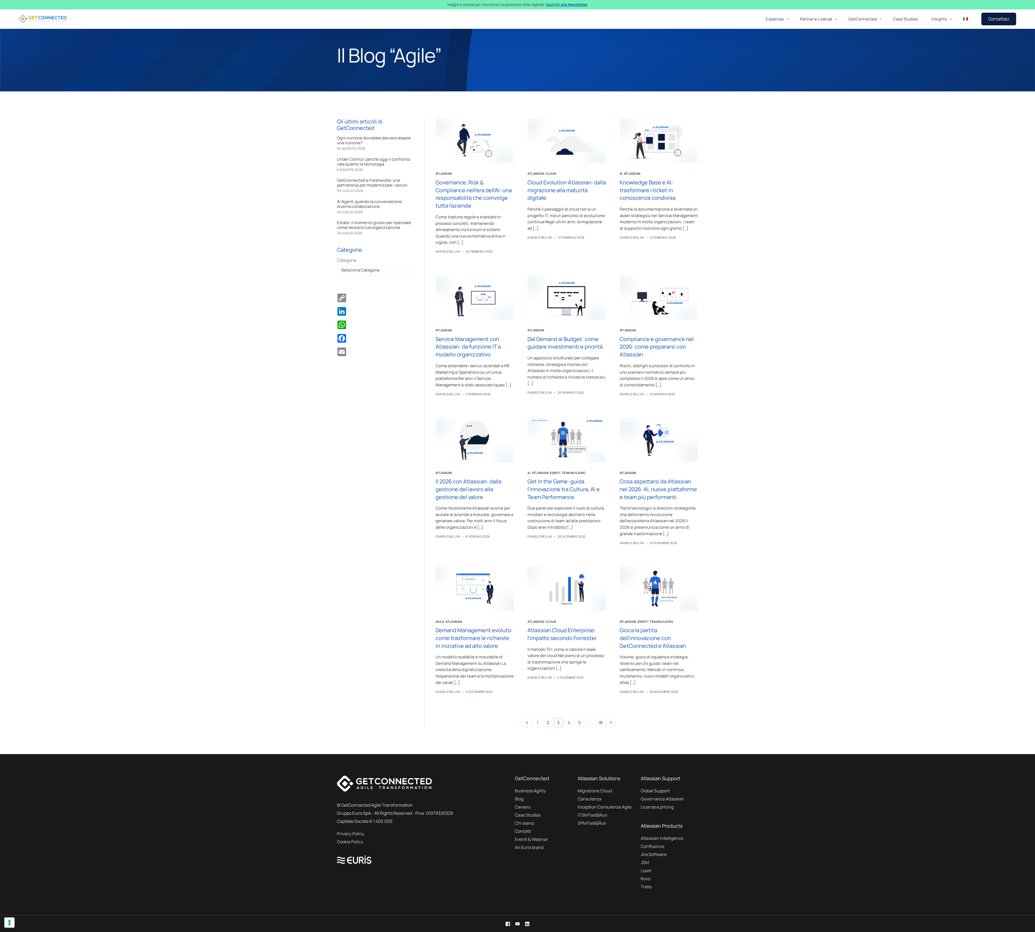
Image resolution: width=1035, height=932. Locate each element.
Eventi (555, 472)
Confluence (652, 846)
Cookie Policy (350, 842)
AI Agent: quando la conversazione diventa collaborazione (369, 204)
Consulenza (589, 799)
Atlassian (444, 173)
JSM (645, 862)
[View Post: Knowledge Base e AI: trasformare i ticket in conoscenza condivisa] (659, 140)
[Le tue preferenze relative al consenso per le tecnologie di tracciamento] (9, 922)
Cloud (551, 173)
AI (621, 173)
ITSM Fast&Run (593, 815)
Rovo (645, 879)
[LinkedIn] (527, 924)
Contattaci (998, 19)
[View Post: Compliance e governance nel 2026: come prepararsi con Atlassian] (659, 297)
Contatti (523, 831)
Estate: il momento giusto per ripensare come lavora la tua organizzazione (374, 225)
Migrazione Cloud (595, 791)
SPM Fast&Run (592, 823)
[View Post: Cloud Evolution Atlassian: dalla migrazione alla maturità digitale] (566, 140)
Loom (646, 870)
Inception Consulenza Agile (605, 807)
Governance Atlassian (662, 799)
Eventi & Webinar (531, 839)
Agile (440, 621)
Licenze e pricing (657, 807)
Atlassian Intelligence (662, 838)
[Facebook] (508, 924)
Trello (646, 887)
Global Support (655, 791)
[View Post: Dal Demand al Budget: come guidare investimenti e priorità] (566, 297)
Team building (574, 472)
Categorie (346, 260)
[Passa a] (965, 19)
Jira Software (654, 854)
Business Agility (530, 791)
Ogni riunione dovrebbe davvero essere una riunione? (374, 140)
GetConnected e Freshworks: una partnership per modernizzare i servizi (372, 183)
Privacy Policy (350, 834)
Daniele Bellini (448, 251)
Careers (522, 807)
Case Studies (528, 815)
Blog (519, 799)
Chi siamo (524, 823)
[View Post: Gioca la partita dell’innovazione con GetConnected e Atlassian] (659, 588)
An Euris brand (529, 847)
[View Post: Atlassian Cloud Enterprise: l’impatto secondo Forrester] (566, 588)
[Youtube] (517, 924)
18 (600, 722)
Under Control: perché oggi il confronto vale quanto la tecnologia (373, 162)
